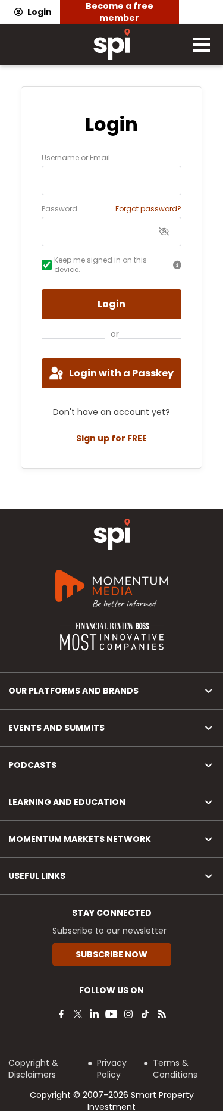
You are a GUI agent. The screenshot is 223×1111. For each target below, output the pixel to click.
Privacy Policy (112, 1069)
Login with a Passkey (121, 373)
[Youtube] (111, 1014)
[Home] (111, 534)
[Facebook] (61, 1014)
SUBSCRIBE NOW (111, 954)
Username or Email (76, 158)
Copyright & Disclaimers (33, 1069)
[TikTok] (145, 1014)
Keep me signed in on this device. (100, 264)
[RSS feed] (162, 1014)
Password (59, 209)
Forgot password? (148, 209)
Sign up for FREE (111, 438)
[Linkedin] (94, 1014)
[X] (78, 1014)
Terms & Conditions (175, 1069)
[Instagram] (128, 1014)
